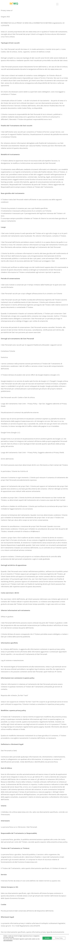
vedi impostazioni (7, 940)
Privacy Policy (59, 938)
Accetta (47, 938)
